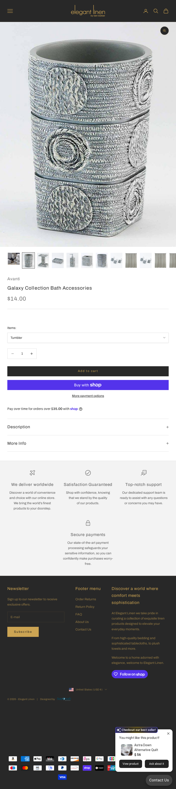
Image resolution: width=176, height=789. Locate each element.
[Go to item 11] (160, 260)
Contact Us (83, 629)
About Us (82, 622)
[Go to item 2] (28, 260)
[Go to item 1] (13, 258)
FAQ (78, 614)
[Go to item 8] (116, 260)
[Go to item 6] (87, 260)
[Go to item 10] (145, 260)
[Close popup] (168, 733)
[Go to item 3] (43, 260)
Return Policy (84, 607)
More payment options (88, 396)
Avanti (13, 279)
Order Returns (85, 599)
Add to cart (88, 371)
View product (131, 763)
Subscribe (23, 631)
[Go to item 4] (57, 260)
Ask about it (156, 763)
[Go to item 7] (101, 260)
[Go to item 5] (72, 260)
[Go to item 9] (131, 260)
